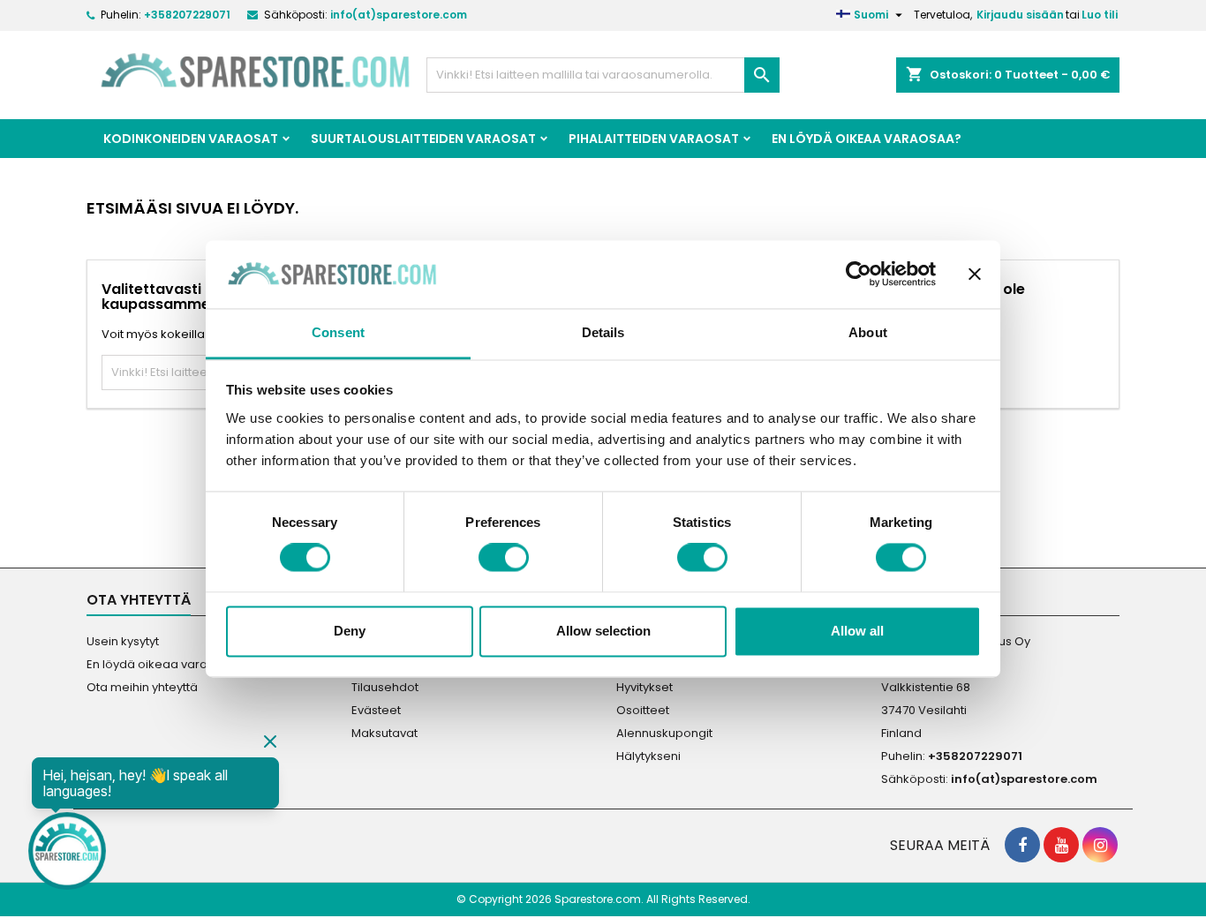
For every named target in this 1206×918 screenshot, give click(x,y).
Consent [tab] (338, 332)
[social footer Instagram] (1100, 844)
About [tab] (867, 332)
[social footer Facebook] (1022, 844)
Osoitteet (642, 710)
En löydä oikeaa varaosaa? (866, 138)
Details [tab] (603, 332)
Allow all (857, 630)
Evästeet (376, 710)
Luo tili (1100, 14)
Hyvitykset (644, 687)
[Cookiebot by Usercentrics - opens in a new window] (858, 274)
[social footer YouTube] (1061, 844)
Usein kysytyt (123, 641)
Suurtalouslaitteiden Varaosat (423, 138)
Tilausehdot (384, 687)
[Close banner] (975, 274)
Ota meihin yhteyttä (142, 687)
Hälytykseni (648, 756)
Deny (350, 630)
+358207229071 (187, 14)
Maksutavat (384, 733)
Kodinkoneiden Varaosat (190, 138)
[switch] (504, 558)
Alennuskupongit (664, 733)
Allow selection (603, 630)
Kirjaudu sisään (1020, 14)
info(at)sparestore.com (398, 14)
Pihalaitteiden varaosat (654, 138)
